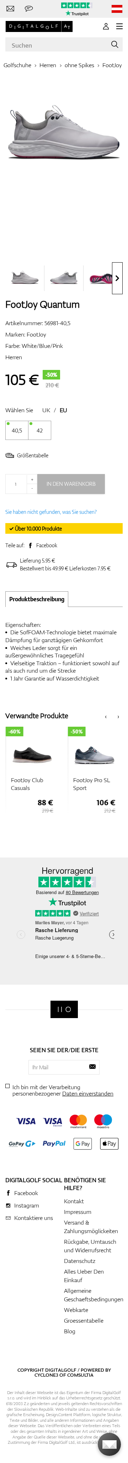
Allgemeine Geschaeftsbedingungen (93, 1295)
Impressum (77, 1212)
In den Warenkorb (71, 483)
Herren (47, 65)
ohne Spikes (79, 65)
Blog (69, 1331)
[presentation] (117, 278)
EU (63, 410)
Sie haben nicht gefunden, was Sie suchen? (51, 512)
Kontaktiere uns (33, 1218)
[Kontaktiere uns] (10, 9)
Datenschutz (79, 1261)
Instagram (26, 1205)
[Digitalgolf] (64, 1009)
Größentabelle (32, 455)
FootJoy (112, 65)
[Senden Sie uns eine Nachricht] (29, 9)
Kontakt (74, 1201)
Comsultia (80, 1375)
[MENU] (119, 26)
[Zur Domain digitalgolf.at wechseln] (117, 9)
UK (46, 410)
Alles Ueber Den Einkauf (84, 1276)
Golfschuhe (17, 65)
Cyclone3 (46, 1375)
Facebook (46, 545)
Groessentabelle (83, 1320)
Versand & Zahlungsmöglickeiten (91, 1227)
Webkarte (76, 1310)
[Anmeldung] (106, 26)
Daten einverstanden (87, 1093)
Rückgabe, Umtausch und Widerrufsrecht (90, 1246)
